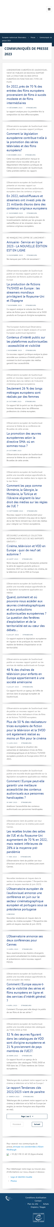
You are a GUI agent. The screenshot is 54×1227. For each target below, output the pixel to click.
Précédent (17, 1124)
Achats (46, 1204)
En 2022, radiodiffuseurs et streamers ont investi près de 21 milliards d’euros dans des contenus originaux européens (27, 202)
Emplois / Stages (38, 1207)
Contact (38, 1200)
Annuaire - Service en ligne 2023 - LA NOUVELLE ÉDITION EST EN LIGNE (27, 246)
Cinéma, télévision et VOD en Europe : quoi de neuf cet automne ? (26, 550)
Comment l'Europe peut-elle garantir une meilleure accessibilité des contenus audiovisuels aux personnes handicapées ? (25, 789)
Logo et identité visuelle (21, 1177)
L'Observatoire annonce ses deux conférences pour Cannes (25, 940)
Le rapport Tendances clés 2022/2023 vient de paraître (26, 1090)
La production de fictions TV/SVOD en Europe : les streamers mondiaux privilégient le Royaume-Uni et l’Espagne (25, 292)
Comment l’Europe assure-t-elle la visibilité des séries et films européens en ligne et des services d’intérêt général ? (26, 992)
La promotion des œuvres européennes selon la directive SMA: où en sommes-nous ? (24, 439)
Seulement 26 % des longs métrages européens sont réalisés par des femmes (24, 392)
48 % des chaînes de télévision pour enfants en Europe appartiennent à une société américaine (25, 676)
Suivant (37, 1124)
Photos (14, 1181)
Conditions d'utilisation (35, 1197)
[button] (27, 1116)
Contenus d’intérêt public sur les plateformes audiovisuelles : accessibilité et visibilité (27, 341)
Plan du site (33, 1204)
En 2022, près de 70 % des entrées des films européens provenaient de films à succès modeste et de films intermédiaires (26, 94)
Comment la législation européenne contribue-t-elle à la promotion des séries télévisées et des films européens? (27, 142)
